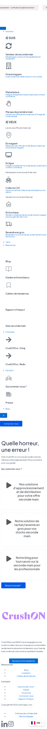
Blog (8, 409)
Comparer (10, 332)
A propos (10, 370)
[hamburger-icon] (3, 28)
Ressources (11, 245)
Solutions (10, 31)
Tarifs (8, 242)
